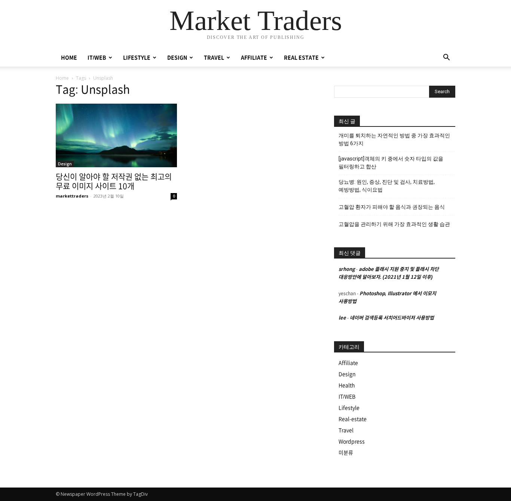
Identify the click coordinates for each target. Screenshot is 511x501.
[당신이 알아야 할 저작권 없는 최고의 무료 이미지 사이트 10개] (116, 135)
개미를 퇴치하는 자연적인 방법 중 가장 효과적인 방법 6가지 (394, 139)
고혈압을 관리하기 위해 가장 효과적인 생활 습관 (394, 224)
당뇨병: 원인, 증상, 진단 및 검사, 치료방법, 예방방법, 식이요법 (387, 186)
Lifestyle (349, 407)
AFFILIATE (254, 57)
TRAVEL (214, 57)
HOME (69, 57)
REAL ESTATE (301, 57)
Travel (346, 430)
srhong (347, 269)
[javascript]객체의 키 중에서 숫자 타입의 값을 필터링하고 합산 (391, 162)
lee (342, 317)
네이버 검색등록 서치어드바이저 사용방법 (392, 317)
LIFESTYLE (136, 57)
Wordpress (352, 441)
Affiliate (348, 363)
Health (347, 385)
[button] (446, 58)
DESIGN (177, 57)
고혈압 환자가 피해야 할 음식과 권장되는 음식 (392, 207)
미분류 (346, 452)
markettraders (72, 196)
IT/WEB (97, 57)
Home (62, 78)
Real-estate (353, 419)
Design (65, 164)
